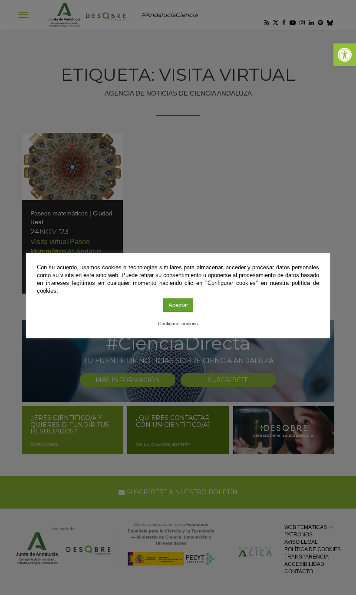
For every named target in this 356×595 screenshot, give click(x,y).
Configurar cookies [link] (178, 323)
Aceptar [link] (178, 305)
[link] (344, 54)
